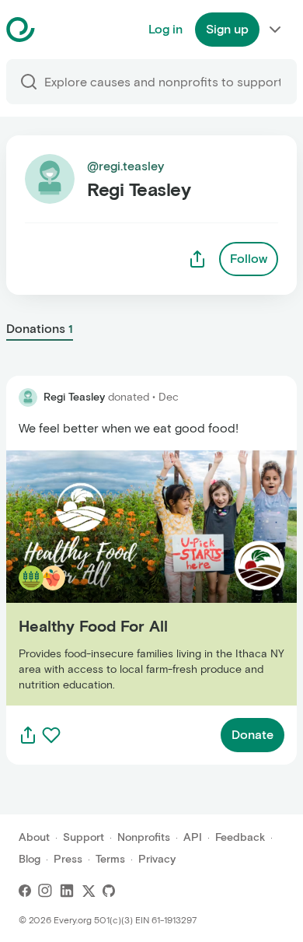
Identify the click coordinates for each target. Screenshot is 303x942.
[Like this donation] (51, 735)
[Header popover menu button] (275, 29)
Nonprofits (143, 837)
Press (68, 859)
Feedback (240, 837)
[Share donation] (28, 735)
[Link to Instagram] (45, 890)
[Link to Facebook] (25, 890)
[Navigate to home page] (59, 29)
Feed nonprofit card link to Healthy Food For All (143, 577)
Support (83, 837)
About (34, 837)
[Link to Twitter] (88, 890)
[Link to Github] (109, 890)
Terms (110, 859)
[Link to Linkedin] (67, 890)
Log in (165, 29)
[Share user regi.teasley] (197, 259)
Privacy (157, 859)
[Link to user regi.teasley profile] (28, 397)
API (192, 837)
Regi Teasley (74, 397)
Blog (29, 859)
